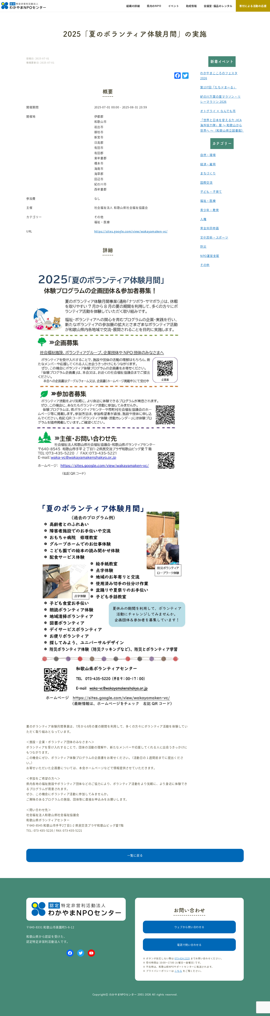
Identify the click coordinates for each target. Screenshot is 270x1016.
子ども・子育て (211, 191)
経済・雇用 (208, 164)
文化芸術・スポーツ (214, 237)
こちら (178, 970)
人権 (203, 219)
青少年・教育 (209, 210)
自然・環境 (208, 155)
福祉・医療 (208, 201)
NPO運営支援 (209, 256)
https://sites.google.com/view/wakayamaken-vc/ (131, 231)
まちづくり (208, 173)
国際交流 (206, 182)
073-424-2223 (182, 958)
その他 (205, 265)
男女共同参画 (209, 228)
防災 (203, 246)
